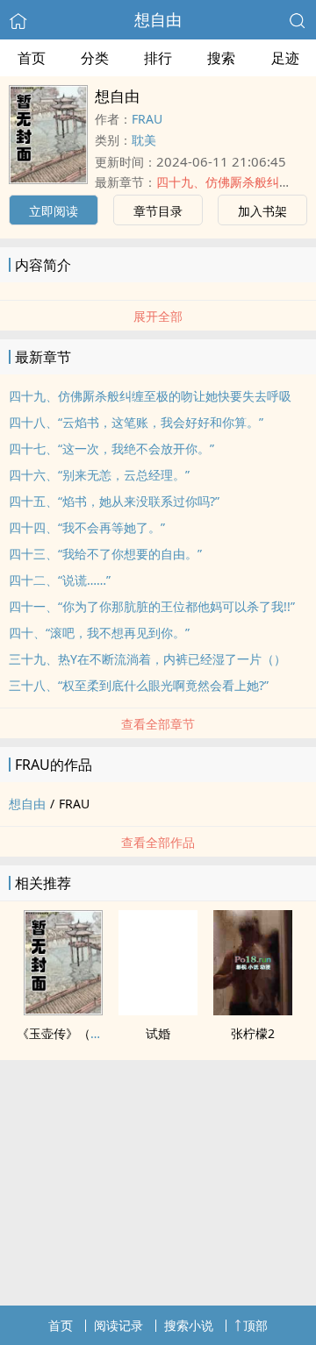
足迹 (285, 58)
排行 (158, 58)
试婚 (158, 1033)
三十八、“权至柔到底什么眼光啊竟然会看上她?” (139, 685)
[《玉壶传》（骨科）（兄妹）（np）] (63, 1010)
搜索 (221, 58)
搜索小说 (188, 1325)
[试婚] (158, 1010)
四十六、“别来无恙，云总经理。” (99, 474)
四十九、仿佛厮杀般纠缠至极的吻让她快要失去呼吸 (150, 396)
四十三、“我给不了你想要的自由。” (105, 553)
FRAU (147, 118)
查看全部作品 (158, 842)
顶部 (255, 1325)
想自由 (158, 19)
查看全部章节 (158, 723)
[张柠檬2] (252, 1010)
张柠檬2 (253, 1033)
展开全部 (158, 316)
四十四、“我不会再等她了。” (87, 527)
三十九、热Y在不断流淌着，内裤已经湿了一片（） (147, 659)
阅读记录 (118, 1325)
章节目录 (158, 211)
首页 (32, 58)
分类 (95, 58)
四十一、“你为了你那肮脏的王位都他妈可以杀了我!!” (152, 606)
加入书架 (262, 211)
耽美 (144, 140)
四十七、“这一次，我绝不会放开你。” (111, 448)
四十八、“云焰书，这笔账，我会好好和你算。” (136, 422)
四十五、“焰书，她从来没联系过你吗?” (114, 501)
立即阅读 (53, 211)
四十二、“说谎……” (60, 580)
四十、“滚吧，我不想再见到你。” (99, 632)
